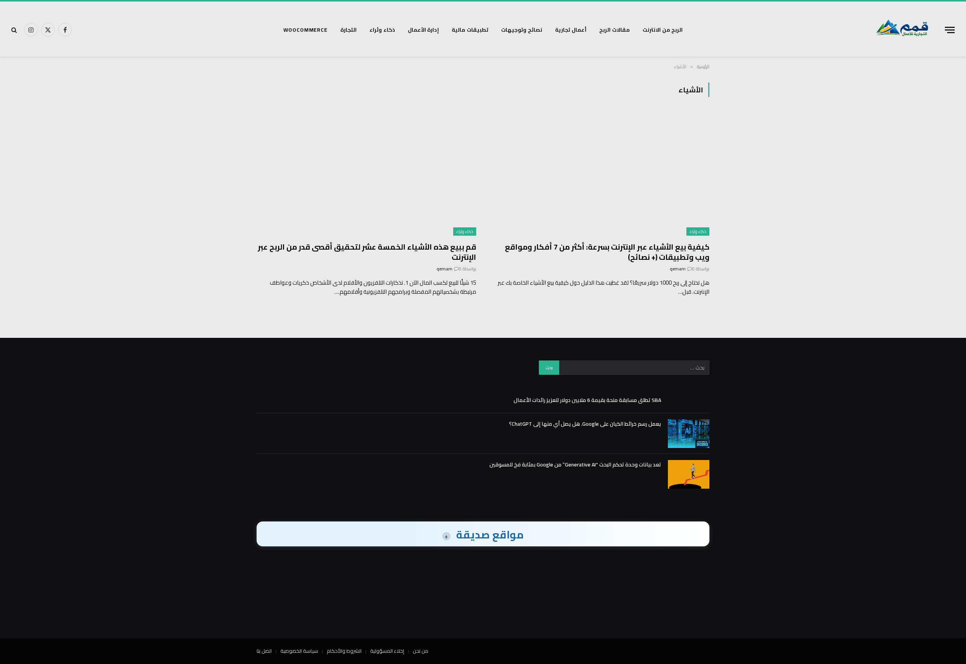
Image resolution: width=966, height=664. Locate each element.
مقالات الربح (614, 30)
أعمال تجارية (570, 30)
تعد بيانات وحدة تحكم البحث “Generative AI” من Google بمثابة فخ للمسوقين (575, 464)
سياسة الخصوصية (299, 650)
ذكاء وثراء (382, 30)
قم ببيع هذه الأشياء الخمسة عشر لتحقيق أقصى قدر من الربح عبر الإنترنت (367, 252)
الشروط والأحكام (344, 650)
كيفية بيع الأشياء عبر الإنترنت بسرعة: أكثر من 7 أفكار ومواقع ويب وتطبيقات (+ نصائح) (607, 252)
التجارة (348, 30)
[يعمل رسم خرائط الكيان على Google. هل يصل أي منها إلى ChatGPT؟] (688, 433)
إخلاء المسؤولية (387, 650)
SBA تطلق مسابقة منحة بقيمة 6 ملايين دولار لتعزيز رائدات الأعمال (587, 400)
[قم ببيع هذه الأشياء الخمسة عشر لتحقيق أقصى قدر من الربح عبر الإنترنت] (366, 173)
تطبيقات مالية (470, 30)
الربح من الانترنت (663, 30)
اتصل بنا (264, 650)
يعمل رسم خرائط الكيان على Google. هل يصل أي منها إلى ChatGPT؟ (585, 424)
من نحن (420, 650)
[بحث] (14, 29)
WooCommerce (305, 30)
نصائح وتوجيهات (521, 30)
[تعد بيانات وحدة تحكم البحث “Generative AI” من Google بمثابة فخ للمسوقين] (688, 474)
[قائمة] (950, 29)
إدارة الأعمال (423, 30)
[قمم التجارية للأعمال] (902, 30)
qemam (678, 268)
